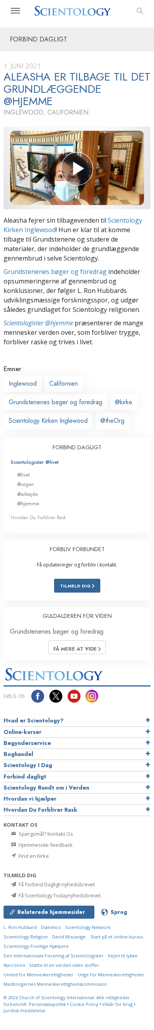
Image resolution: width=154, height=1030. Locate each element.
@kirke (123, 402)
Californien (63, 383)
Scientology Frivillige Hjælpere (36, 946)
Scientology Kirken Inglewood (48, 420)
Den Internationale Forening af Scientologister (53, 956)
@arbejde (27, 494)
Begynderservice (27, 743)
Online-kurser (22, 732)
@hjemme (28, 503)
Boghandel (18, 754)
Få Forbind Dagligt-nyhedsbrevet (56, 884)
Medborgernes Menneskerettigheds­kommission (55, 984)
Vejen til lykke (122, 956)
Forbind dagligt (25, 776)
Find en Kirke (33, 855)
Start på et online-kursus (116, 937)
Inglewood (23, 383)
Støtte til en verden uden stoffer (64, 965)
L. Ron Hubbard (20, 927)
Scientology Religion (26, 937)
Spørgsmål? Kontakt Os (45, 833)
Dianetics (50, 927)
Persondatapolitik (47, 1004)
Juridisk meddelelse (24, 1010)
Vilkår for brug (117, 1004)
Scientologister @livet (34, 462)
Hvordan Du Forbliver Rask (38, 517)
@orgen (25, 484)
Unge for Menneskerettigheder (111, 974)
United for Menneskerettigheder (38, 974)
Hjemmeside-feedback (45, 844)
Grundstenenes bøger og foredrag (55, 271)
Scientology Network (88, 927)
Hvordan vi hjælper (30, 799)
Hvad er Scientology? (34, 720)
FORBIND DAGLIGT (77, 447)
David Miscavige (69, 937)
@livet (23, 474)
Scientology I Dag (28, 765)
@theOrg (112, 420)
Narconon (15, 965)
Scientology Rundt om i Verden (46, 788)
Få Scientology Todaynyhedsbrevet (59, 895)
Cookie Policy (84, 1004)
